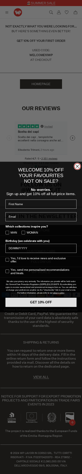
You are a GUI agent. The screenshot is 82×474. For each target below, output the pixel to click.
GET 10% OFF (41, 302)
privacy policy (58, 293)
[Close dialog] (77, 166)
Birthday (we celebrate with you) (27, 241)
